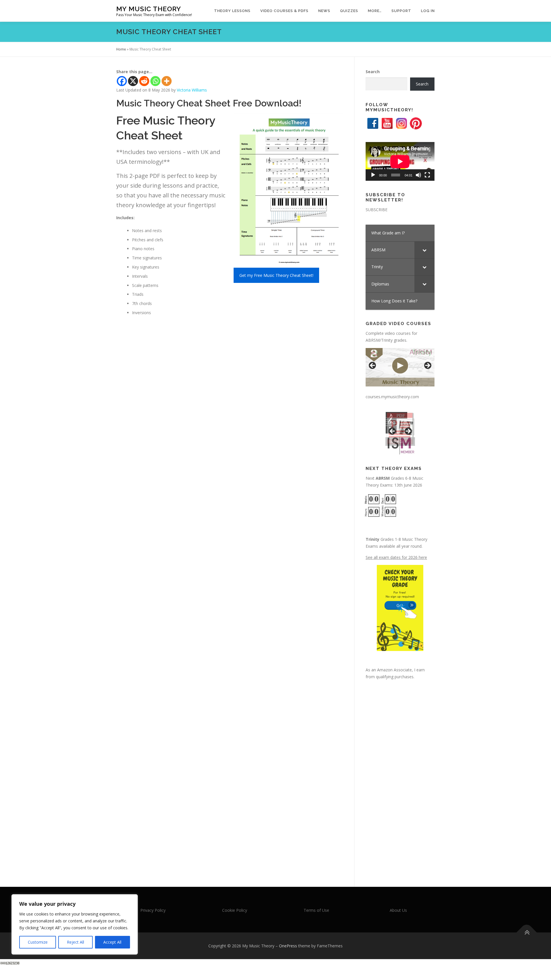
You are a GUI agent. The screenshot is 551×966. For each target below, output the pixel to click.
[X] (133, 81)
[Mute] (418, 175)
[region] (74, 924)
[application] (400, 161)
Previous (372, 365)
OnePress (288, 945)
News (324, 11)
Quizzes (349, 11)
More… (375, 11)
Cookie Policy (234, 910)
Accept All (112, 942)
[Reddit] (144, 81)
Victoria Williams (192, 90)
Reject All (75, 942)
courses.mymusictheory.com (392, 396)
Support (401, 11)
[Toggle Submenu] (424, 250)
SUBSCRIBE (376, 209)
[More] (167, 81)
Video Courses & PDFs (284, 11)
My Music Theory (148, 9)
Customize (38, 942)
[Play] (373, 175)
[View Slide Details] (400, 367)
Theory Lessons (232, 11)
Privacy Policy (153, 910)
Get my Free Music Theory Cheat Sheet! (276, 275)
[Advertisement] (400, 778)
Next (427, 365)
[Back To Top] (527, 932)
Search (373, 71)
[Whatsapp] (155, 81)
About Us (398, 910)
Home (121, 49)
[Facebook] (122, 81)
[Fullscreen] (427, 175)
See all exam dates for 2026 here (396, 557)
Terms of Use (316, 910)
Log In (428, 11)
